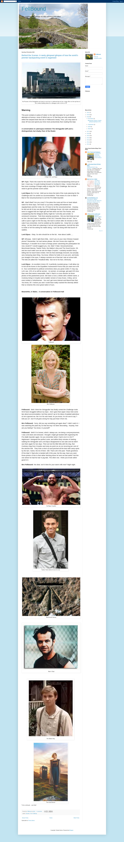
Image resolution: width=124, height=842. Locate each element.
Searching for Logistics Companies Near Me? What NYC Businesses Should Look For (94, 201)
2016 (88, 133)
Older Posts (76, 818)
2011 (88, 144)
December (90, 118)
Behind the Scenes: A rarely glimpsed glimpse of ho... (94, 121)
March (89, 128)
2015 (88, 135)
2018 (88, 116)
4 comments (39, 811)
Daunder (28, 813)
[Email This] (45, 811)
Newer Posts (25, 818)
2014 (88, 137)
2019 (88, 114)
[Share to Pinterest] (52, 811)
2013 (88, 140)
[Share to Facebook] (50, 811)
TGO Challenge (33, 813)
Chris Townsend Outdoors (93, 152)
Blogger (71, 830)
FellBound (34, 9)
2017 (88, 131)
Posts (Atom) (31, 820)
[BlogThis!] (47, 811)
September (91, 124)
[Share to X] (48, 811)
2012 (88, 142)
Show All (100, 230)
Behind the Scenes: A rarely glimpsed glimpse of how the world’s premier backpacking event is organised (50, 56)
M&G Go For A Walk (92, 179)
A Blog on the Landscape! (93, 214)
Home (50, 818)
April (89, 126)
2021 (88, 112)
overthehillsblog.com (92, 198)
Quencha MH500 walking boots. (98, 217)
